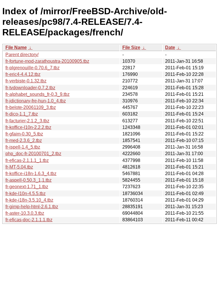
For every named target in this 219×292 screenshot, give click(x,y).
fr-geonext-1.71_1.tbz (26, 186)
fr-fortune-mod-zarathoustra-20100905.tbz (47, 61)
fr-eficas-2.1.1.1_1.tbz (27, 160)
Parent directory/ (21, 54)
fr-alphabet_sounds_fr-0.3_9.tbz (37, 94)
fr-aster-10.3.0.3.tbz (24, 213)
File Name (16, 47)
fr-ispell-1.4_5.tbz (22, 147)
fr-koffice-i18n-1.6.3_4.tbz (30, 173)
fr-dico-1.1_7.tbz (21, 113)
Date (170, 47)
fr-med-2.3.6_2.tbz (23, 140)
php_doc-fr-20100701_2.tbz (33, 153)
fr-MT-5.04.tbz (19, 167)
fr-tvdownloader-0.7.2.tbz (30, 87)
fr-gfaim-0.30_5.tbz (24, 133)
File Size (131, 47)
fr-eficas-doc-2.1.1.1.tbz (28, 219)
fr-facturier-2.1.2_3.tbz (27, 120)
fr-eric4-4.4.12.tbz (22, 74)
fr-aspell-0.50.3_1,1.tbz (28, 180)
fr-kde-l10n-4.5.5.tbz (25, 193)
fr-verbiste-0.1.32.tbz (25, 80)
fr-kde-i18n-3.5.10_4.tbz (29, 200)
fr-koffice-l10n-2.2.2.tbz (28, 127)
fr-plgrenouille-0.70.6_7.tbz (32, 67)
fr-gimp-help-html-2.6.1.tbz (31, 206)
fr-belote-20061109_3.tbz (30, 107)
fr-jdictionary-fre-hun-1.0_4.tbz (35, 100)
